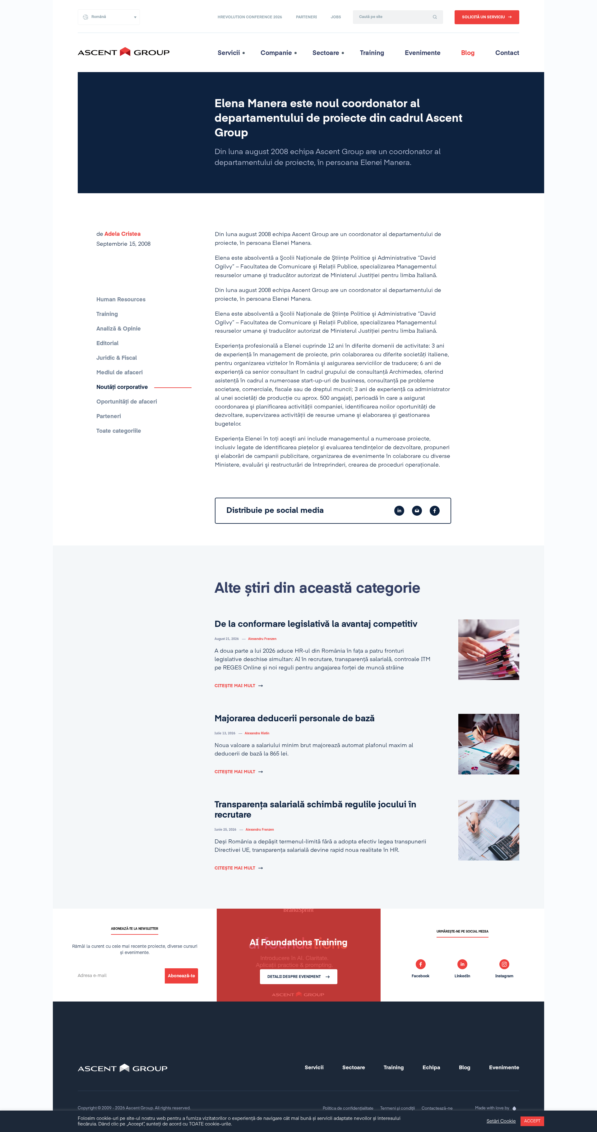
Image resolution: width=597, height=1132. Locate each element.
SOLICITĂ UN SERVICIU (483, 17)
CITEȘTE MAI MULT (235, 686)
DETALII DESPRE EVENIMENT (294, 977)
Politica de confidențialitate (348, 1109)
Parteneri (306, 17)
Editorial (107, 343)
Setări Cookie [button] (501, 1121)
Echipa (431, 1067)
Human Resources (121, 300)
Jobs (336, 17)
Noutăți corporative (122, 387)
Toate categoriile (118, 431)
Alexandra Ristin (257, 733)
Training (372, 53)
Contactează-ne (437, 1109)
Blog (468, 53)
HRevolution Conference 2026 (250, 17)
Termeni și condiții (397, 1109)
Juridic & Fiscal (116, 358)
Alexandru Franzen (262, 639)
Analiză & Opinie (118, 329)
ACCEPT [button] (532, 1121)
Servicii (229, 53)
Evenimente (423, 53)
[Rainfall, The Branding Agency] (514, 1108)
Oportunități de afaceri (126, 402)
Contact (507, 53)
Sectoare (325, 53)
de (118, 234)
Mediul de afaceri (119, 373)
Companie (276, 53)
